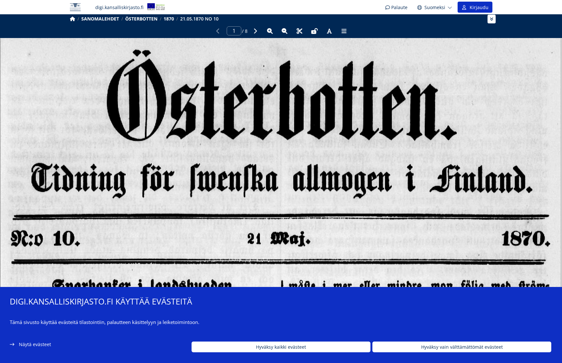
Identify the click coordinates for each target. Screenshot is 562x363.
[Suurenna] (269, 30)
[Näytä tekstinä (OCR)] (329, 30)
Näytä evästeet (35, 344)
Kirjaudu (477, 7)
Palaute (399, 7)
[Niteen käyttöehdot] (314, 30)
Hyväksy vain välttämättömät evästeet (462, 347)
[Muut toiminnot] (344, 30)
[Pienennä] (284, 30)
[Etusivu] (72, 19)
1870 (169, 19)
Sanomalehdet (100, 19)
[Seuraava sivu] (254, 30)
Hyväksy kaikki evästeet (281, 347)
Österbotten (141, 19)
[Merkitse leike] (299, 30)
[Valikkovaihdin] (492, 19)
